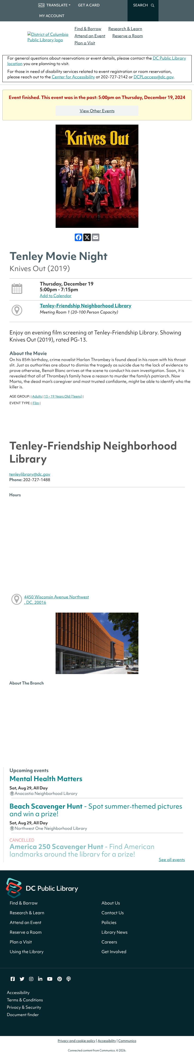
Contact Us (112, 913)
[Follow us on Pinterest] (59, 979)
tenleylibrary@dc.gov (29, 474)
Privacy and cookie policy (76, 1040)
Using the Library (27, 952)
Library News (114, 932)
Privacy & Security (24, 1007)
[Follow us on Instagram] (31, 979)
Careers (109, 942)
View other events (97, 110)
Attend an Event (90, 35)
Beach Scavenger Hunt (95, 810)
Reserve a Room (127, 35)
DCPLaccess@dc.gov (153, 77)
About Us (110, 903)
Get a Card (89, 5)
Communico (127, 1040)
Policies (108, 922)
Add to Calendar (55, 295)
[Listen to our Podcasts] (68, 979)
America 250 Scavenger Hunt (81, 850)
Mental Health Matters (45, 778)
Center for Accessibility (73, 77)
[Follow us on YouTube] (50, 979)
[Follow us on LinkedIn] (40, 979)
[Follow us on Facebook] (13, 979)
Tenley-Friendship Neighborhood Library (85, 305)
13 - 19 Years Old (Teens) (63, 396)
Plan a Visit (85, 43)
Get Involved (113, 952)
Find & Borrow (88, 28)
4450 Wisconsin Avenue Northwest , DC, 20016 (56, 599)
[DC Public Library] (42, 887)
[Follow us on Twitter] (22, 979)
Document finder (23, 1014)
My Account (51, 16)
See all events (172, 859)
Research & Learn (125, 28)
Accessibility (18, 992)
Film (36, 403)
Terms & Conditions (25, 1000)
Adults (37, 396)
